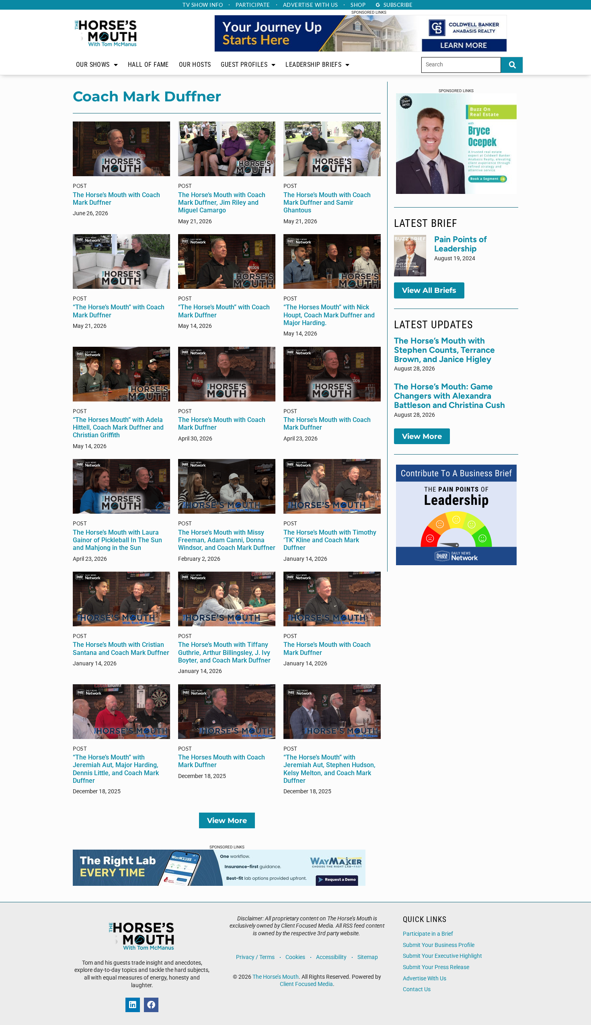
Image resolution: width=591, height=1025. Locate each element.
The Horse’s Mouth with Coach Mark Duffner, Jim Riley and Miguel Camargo (221, 202)
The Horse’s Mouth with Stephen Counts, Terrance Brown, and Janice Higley (444, 349)
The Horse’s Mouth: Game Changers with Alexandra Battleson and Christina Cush (449, 395)
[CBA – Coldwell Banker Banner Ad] (360, 49)
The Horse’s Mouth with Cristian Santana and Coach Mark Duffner (121, 648)
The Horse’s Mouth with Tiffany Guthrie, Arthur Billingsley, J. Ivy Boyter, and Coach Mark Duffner (224, 652)
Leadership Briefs (313, 64)
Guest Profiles (244, 64)
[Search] (512, 65)
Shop (358, 5)
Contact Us (417, 989)
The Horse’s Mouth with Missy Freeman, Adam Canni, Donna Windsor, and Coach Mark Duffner (226, 540)
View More (227, 820)
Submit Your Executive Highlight (442, 956)
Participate (253, 5)
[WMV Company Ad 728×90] (219, 883)
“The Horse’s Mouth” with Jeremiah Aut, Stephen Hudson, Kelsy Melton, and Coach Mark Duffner (329, 768)
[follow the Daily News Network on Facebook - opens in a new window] (151, 1005)
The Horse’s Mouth (275, 977)
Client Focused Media (306, 984)
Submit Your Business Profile (438, 945)
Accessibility (331, 957)
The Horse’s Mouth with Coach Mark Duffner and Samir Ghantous (327, 202)
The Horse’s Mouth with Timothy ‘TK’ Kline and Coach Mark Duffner (329, 540)
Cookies (295, 957)
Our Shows (93, 64)
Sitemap (367, 957)
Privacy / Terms (255, 957)
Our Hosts (195, 64)
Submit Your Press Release (436, 967)
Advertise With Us (424, 978)
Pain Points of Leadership (460, 243)
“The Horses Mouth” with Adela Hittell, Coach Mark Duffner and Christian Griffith (118, 427)
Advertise (310, 5)
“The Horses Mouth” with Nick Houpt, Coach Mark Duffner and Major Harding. (329, 314)
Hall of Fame (148, 64)
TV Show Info (203, 5)
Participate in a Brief (428, 933)
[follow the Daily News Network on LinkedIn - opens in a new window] (132, 1005)
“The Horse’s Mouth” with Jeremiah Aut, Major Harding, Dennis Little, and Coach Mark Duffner (116, 768)
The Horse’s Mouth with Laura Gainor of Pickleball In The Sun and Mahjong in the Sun (117, 540)
